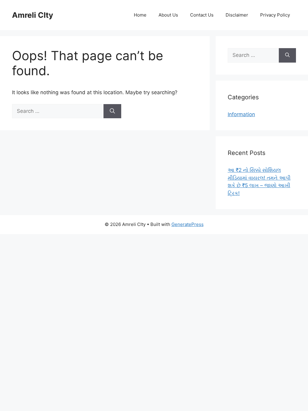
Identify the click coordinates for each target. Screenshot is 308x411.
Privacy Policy (275, 15)
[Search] (112, 111)
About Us (168, 15)
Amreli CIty (32, 15)
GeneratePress (187, 224)
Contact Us (202, 15)
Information (241, 114)
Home (140, 15)
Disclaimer (237, 15)
